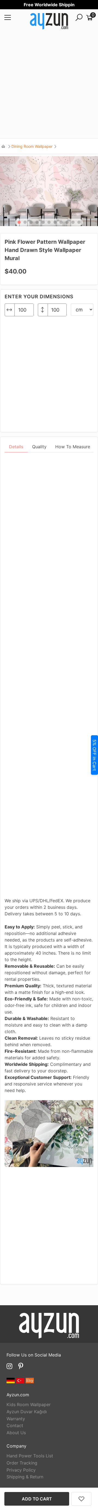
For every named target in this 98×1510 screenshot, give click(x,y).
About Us (16, 1432)
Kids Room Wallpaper (29, 1404)
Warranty (16, 1418)
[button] (19, 222)
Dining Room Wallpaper (32, 146)
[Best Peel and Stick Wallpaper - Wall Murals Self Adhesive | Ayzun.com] (49, 22)
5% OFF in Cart (94, 755)
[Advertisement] (49, 86)
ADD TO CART (37, 1499)
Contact (15, 1425)
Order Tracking (22, 1463)
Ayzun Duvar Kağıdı (27, 1411)
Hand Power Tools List (30, 1455)
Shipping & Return (25, 1476)
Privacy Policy (21, 1470)
